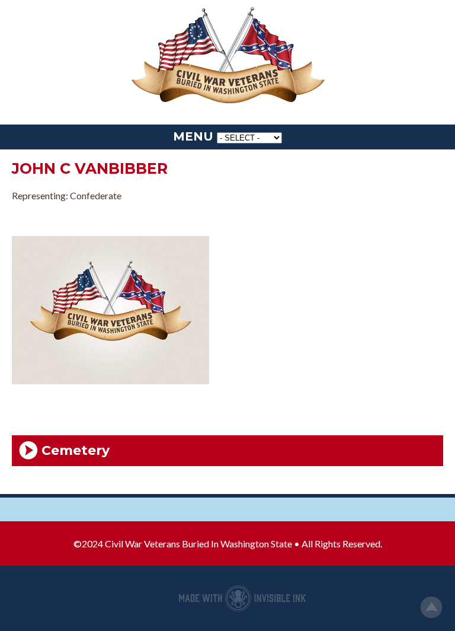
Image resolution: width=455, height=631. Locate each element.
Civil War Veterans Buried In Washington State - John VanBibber (227, 56)
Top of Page (431, 607)
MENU (193, 136)
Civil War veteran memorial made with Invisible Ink (242, 598)
